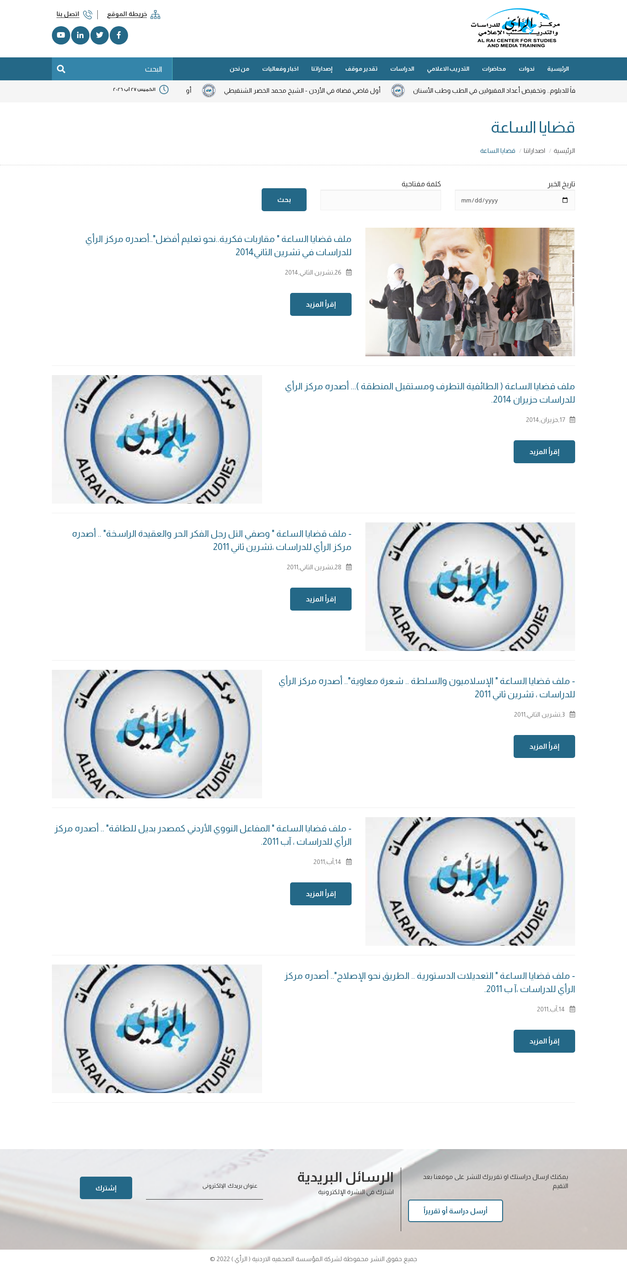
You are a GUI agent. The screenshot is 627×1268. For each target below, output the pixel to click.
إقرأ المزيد (321, 304)
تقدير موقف (361, 68)
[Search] (61, 68)
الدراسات (402, 68)
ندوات (526, 68)
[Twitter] (99, 35)
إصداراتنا (321, 68)
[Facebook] (119, 35)
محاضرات (494, 68)
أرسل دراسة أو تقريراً (455, 1211)
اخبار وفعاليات (280, 68)
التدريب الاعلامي (448, 68)
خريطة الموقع (127, 13)
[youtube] (61, 35)
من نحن (239, 68)
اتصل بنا (67, 13)
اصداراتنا (534, 150)
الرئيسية (558, 68)
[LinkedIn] (80, 35)
